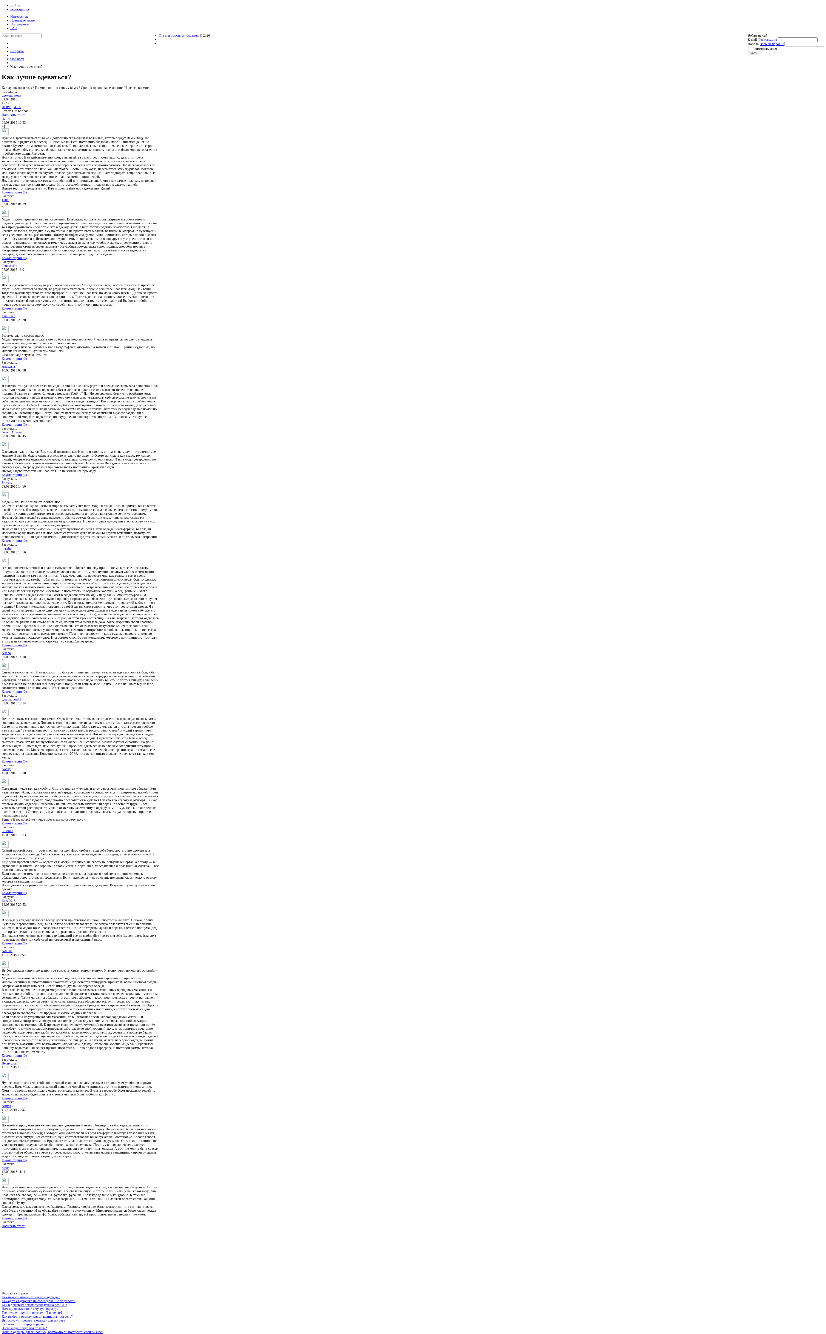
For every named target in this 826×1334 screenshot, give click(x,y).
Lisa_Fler (8, 316)
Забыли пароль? (772, 44)
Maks (5, 1168)
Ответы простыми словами (179, 35)
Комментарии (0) (14, 192)
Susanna (7, 831)
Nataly (6, 769)
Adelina (7, 951)
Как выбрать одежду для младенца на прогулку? (37, 1316)
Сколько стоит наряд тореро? (23, 1324)
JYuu (5, 200)
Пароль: (753, 44)
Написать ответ (13, 115)
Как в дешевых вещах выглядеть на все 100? (34, 1305)
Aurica (6, 1106)
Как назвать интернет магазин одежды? (31, 1297)
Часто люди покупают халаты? (24, 1328)
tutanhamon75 (11, 699)
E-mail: (753, 39)
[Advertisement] (80, 1261)
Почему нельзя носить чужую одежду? (30, 1309)
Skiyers (7, 482)
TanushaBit (9, 266)
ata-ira (6, 118)
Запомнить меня (765, 49)
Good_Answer (12, 432)
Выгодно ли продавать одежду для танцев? (33, 1320)
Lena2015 (8, 901)
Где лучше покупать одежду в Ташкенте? (32, 1312)
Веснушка (9, 1063)
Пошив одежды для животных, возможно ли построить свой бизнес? (52, 1332)
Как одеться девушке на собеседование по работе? (39, 1301)
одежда (7, 95)
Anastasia (8, 366)
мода (17, 95)
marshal (7, 548)
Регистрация (767, 39)
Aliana (6, 653)
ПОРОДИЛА (11, 107)
